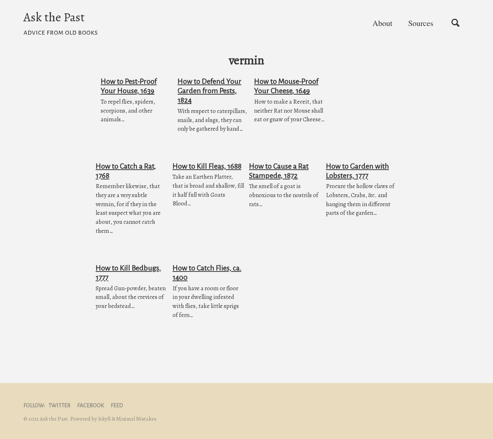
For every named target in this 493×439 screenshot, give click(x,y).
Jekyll (104, 418)
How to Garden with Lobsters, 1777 (357, 170)
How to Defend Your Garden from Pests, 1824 (209, 90)
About (382, 23)
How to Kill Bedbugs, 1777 (128, 272)
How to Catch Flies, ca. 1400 (207, 272)
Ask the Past (60, 22)
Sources (420, 23)
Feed (117, 405)
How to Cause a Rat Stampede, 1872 (279, 170)
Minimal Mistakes (136, 418)
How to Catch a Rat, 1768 (126, 170)
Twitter (59, 405)
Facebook (90, 405)
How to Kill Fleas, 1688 (207, 166)
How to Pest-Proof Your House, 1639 (129, 86)
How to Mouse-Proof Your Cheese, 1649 (286, 86)
